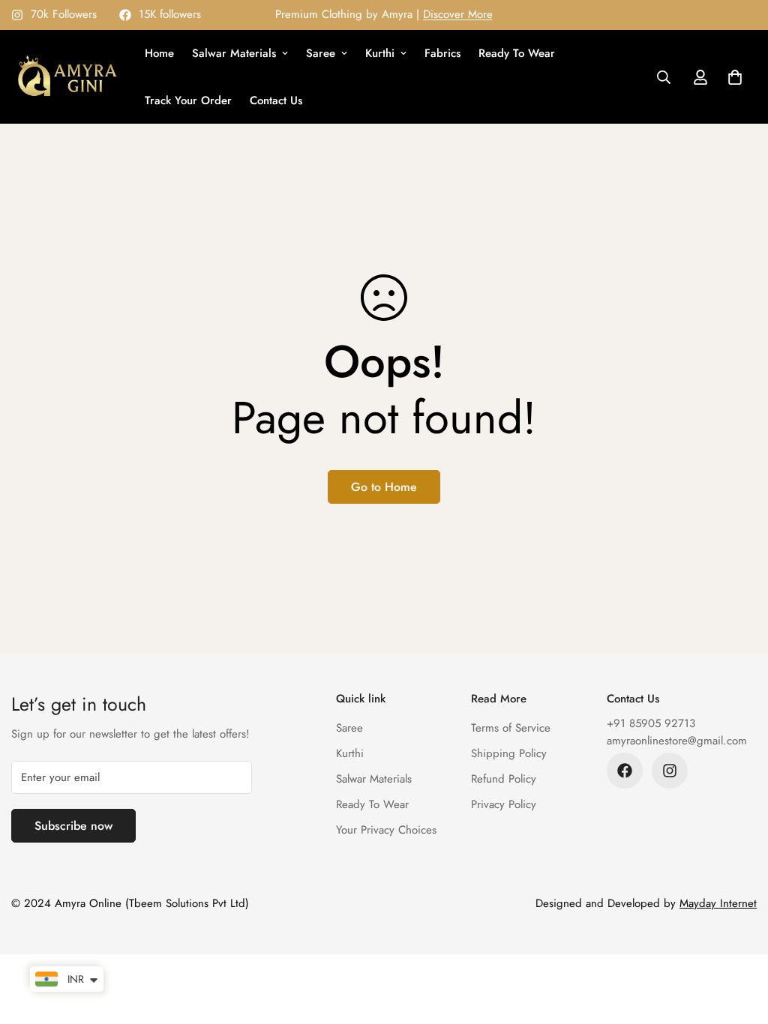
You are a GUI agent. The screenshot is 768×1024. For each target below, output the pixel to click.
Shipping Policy (509, 753)
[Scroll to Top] (739, 942)
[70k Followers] (670, 771)
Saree (320, 53)
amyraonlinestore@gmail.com (677, 740)
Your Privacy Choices (386, 830)
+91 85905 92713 (651, 723)
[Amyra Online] (67, 77)
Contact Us (276, 100)
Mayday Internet (718, 903)
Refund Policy (503, 779)
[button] (735, 77)
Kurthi (379, 53)
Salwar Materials (234, 53)
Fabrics (442, 53)
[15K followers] (625, 771)
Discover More (458, 14)
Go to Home (384, 487)
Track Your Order (188, 100)
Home (159, 53)
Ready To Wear (516, 53)
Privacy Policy (503, 804)
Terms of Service (510, 728)
